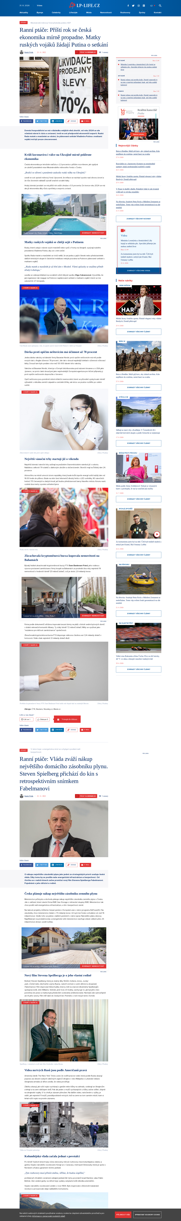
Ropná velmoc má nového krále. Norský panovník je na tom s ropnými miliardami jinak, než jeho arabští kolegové (139, 82)
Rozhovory (125, 12)
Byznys (40, 12)
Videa (39, 5)
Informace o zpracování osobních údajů (48, 1216)
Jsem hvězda (124, 286)
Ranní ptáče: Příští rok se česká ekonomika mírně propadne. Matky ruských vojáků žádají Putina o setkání (64, 37)
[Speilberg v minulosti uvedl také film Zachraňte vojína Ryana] (64, 1030)
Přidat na (86, 52)
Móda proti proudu (128, 453)
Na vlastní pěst (126, 623)
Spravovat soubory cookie (147, 1215)
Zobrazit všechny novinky (139, 219)
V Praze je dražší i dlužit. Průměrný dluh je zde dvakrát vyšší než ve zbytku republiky (137, 190)
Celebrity (56, 12)
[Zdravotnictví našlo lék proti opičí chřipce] (64, 419)
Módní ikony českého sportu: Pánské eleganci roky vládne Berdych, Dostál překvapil (138, 177)
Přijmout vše (123, 1215)
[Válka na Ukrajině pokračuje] (64, 1124)
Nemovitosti (106, 12)
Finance (121, 91)
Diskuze (44, 719)
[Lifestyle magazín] (84, 5)
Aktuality (24, 12)
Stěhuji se (123, 397)
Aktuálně (121, 60)
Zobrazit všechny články (138, 332)
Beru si (122, 341)
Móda (88, 12)
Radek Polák (29, 52)
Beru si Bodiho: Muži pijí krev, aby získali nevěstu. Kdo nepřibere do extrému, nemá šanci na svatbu (138, 152)
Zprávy (142, 12)
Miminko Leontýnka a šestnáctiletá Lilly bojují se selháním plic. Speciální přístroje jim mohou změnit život (139, 67)
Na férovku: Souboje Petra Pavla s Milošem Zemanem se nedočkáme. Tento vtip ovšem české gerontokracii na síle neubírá (138, 205)
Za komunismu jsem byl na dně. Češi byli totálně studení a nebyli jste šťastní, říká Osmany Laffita (137, 257)
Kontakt (157, 12)
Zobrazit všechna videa (138, 271)
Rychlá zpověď (125, 509)
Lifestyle (73, 12)
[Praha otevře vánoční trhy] (64, 517)
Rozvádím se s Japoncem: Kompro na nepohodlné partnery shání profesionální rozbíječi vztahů (135, 165)
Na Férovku (124, 565)
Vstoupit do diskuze (69, 719)
